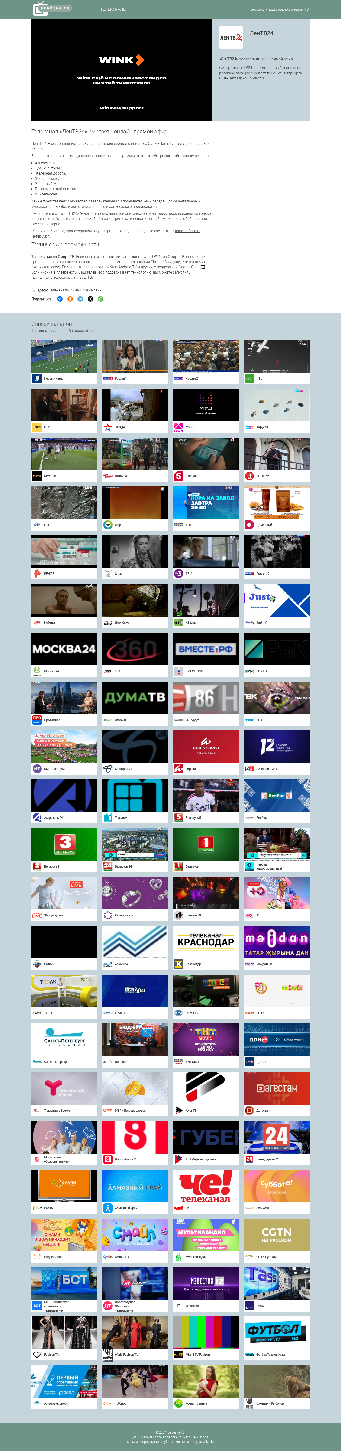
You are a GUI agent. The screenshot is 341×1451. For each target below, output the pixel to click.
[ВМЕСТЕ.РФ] (206, 649)
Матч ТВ (50, 476)
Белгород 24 (123, 769)
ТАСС (260, 1305)
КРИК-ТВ (121, 1013)
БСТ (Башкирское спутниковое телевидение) (56, 1306)
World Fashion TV (126, 1354)
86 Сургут (192, 720)
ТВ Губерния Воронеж (201, 1159)
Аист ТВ (191, 1110)
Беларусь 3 (51, 866)
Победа (49, 622)
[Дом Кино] (135, 600)
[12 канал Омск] (277, 746)
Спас (118, 573)
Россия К (262, 573)
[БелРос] (277, 795)
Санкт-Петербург (56, 1061)
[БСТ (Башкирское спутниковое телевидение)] (64, 1283)
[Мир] (135, 502)
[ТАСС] (277, 1283)
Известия (192, 1305)
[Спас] (135, 551)
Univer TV (192, 1013)
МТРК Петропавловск (130, 1110)
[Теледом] (135, 795)
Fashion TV (51, 1354)
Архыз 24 (121, 964)
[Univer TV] (206, 991)
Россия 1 (121, 378)
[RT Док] (206, 600)
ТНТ (189, 524)
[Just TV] (277, 600)
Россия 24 (192, 378)
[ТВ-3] (206, 551)
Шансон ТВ (193, 915)
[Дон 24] (277, 1039)
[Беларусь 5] (206, 795)
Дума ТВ (121, 720)
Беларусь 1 (193, 866)
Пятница (121, 476)
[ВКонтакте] (60, 299)
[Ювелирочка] (135, 893)
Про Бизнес (52, 720)
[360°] (135, 649)
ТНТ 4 (260, 1013)
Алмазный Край (126, 1208)
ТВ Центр (262, 476)
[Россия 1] (135, 356)
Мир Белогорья (54, 769)
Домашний (264, 524)
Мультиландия (196, 1257)
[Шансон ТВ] (206, 893)
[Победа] (64, 600)
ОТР (47, 524)
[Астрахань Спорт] (64, 1381)
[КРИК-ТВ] (135, 991)
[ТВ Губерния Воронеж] (206, 1137)
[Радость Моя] (64, 1235)
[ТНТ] (206, 502)
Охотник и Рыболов (270, 1403)
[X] (90, 299)
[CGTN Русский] (277, 1235)
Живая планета (196, 1403)
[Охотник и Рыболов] (277, 1381)
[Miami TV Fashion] (206, 1332)
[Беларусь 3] (64, 844)
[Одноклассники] (70, 299)
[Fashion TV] (64, 1332)
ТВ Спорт (121, 1403)
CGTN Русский (266, 1257)
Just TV (261, 622)
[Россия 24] (206, 356)
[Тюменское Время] (64, 1088)
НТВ (259, 378)
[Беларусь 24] (135, 844)
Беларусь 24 (123, 866)
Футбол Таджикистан (271, 1354)
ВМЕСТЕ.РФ (194, 671)
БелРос (261, 817)
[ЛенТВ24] (135, 1039)
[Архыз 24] (135, 942)
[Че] (206, 1186)
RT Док (191, 622)
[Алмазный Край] (135, 1186)
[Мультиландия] (206, 1235)
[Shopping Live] (64, 893)
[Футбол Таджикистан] (277, 1332)
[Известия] (206, 1283)
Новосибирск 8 (125, 1159)
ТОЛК (48, 1013)
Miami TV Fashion (198, 1354)
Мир (118, 524)
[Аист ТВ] (206, 1088)
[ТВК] (277, 698)
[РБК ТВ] (277, 649)
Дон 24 (261, 1061)
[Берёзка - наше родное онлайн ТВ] (56, 8)
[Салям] (64, 1186)
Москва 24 (51, 671)
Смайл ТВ (122, 1257)
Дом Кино (122, 622)
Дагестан (262, 1110)
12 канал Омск (266, 769)
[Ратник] (64, 942)
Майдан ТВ (264, 964)
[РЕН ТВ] (64, 551)
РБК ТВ (261, 671)
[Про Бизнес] (64, 698)
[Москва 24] (64, 649)
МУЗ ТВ (191, 427)
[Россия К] (277, 551)
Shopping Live (53, 915)
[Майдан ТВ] (277, 942)
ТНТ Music (193, 1061)
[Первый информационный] (277, 844)
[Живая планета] (206, 1381)
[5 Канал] (206, 454)
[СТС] (64, 405)
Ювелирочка (124, 915)
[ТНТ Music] (206, 1039)
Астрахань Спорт (56, 1403)
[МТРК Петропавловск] (135, 1088)
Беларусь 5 (193, 817)
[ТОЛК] (64, 991)
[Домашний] (277, 502)
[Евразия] (206, 746)
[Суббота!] (277, 1186)
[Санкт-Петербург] (64, 1039)
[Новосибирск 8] (135, 1137)
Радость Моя (53, 1257)
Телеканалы (113, 9)
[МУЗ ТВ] (206, 405)
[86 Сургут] (206, 698)
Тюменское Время (57, 1110)
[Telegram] (80, 299)
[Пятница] (135, 454)
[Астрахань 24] (64, 795)
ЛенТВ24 (121, 1061)
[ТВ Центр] (277, 454)
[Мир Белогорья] (64, 746)
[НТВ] (277, 356)
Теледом (121, 817)
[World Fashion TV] (135, 1332)
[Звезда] (135, 405)
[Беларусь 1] (206, 844)
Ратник (49, 964)
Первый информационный (269, 866)
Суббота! (262, 1208)
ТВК (259, 720)
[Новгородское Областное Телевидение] (135, 1283)
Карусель (262, 427)
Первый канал (54, 378)
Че (187, 1208)
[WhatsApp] (100, 299)
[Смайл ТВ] (135, 1235)
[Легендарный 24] (277, 1137)
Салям (49, 1208)
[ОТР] (64, 502)
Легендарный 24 (267, 1159)
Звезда (120, 427)
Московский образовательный (57, 1159)
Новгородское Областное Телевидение (125, 1306)
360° (118, 671)
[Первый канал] (64, 356)
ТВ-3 (189, 573)
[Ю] (277, 893)
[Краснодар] (206, 942)
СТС (47, 427)
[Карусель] (277, 405)
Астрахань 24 (53, 817)
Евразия (191, 769)
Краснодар (193, 964)
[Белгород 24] (135, 746)
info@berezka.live (202, 1441)
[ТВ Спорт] (135, 1381)
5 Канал (191, 476)
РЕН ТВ (49, 573)
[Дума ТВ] (135, 698)
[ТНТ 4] (277, 991)
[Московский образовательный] (64, 1137)
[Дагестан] (277, 1088)
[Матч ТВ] (64, 454)
